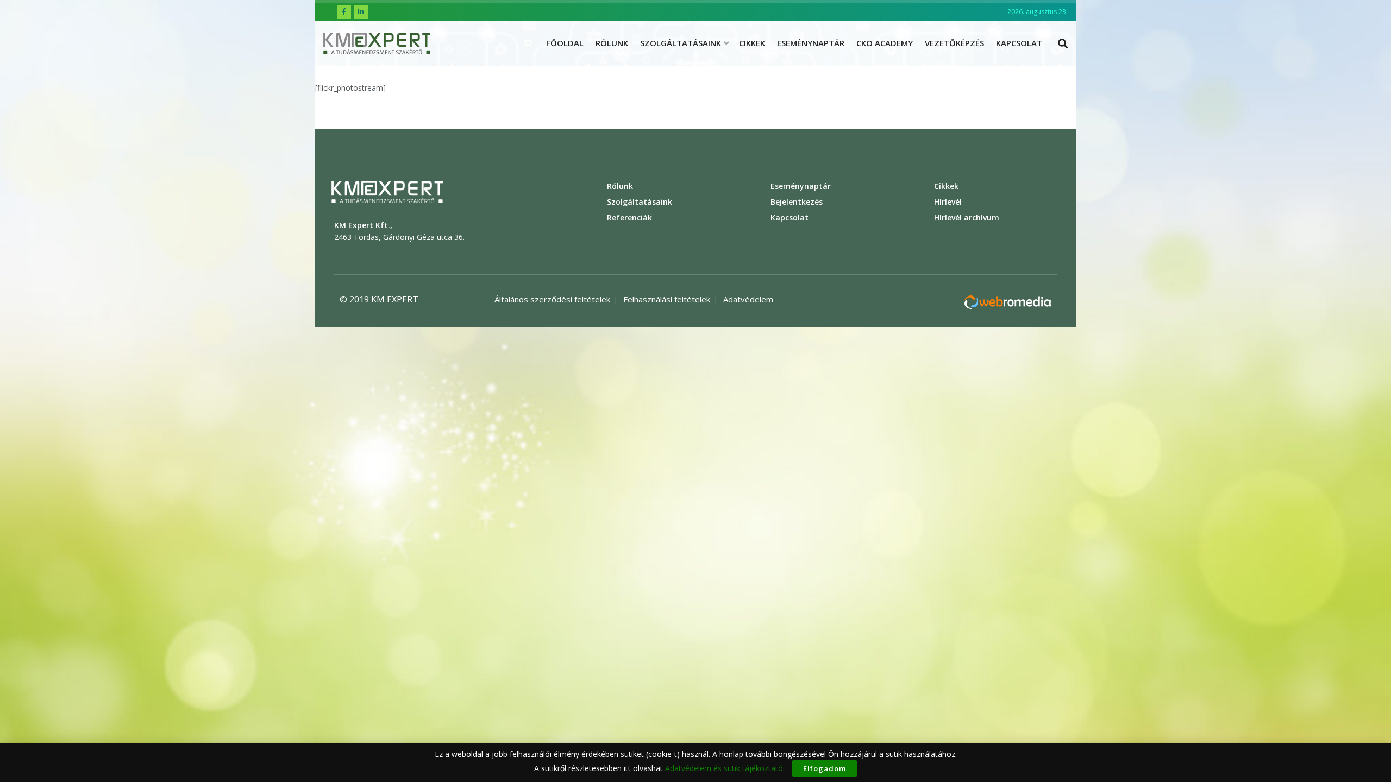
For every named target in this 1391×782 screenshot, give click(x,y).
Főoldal (565, 42)
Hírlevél (948, 202)
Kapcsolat (1019, 42)
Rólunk (612, 42)
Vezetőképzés (954, 42)
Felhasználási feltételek (666, 299)
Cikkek (752, 42)
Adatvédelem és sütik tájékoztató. (725, 768)
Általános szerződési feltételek (552, 299)
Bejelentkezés (796, 202)
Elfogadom (824, 768)
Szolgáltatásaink (680, 42)
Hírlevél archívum (966, 217)
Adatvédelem (748, 299)
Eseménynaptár (810, 42)
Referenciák (629, 217)
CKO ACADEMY (884, 42)
